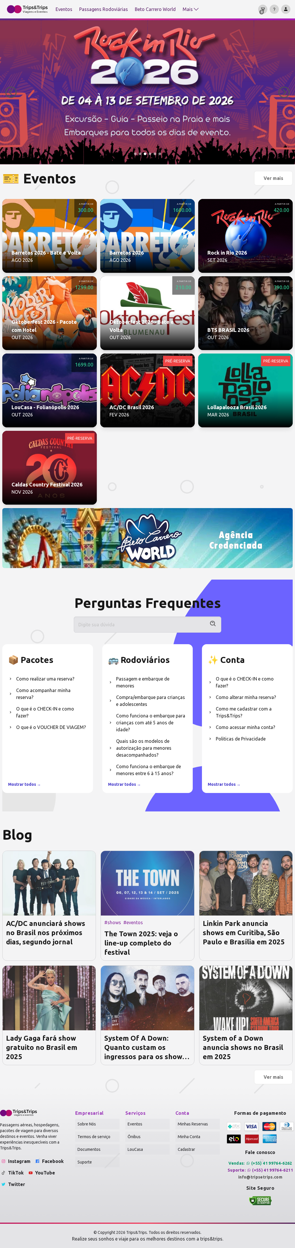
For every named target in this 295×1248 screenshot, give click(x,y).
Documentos (89, 1149)
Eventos (64, 9)
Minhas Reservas (193, 1124)
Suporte (84, 1162)
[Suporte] (274, 9)
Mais (188, 9)
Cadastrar (186, 1149)
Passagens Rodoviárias (103, 9)
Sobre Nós (86, 1124)
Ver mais (273, 178)
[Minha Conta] (285, 9)
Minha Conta (189, 1136)
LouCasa (135, 1149)
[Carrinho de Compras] (262, 9)
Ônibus (134, 1136)
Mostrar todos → (24, 784)
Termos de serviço (93, 1136)
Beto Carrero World (155, 9)
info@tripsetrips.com (260, 1177)
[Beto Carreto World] (147, 538)
